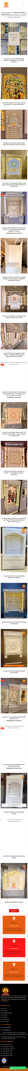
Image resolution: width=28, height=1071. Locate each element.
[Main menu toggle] (24, 4)
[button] (18, 1068)
